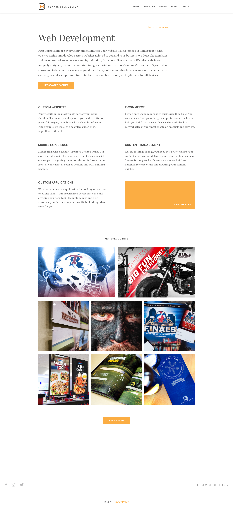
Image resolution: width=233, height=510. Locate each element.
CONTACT (187, 6)
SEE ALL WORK (116, 420)
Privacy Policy (121, 502)
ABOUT (163, 6)
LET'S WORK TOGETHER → (213, 485)
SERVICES (149, 6)
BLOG (174, 6)
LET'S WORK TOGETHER (56, 85)
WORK (136, 6)
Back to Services (158, 27)
